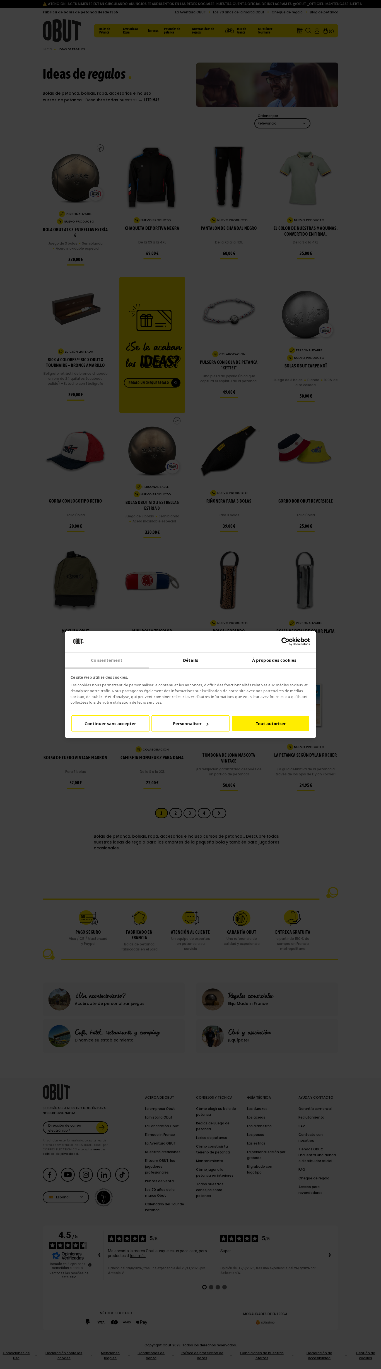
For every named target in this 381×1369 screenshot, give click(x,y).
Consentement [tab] (106, 660)
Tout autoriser (271, 723)
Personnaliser (187, 723)
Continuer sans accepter (110, 723)
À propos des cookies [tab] (274, 660)
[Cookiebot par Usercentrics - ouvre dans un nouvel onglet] (285, 641)
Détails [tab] (190, 660)
